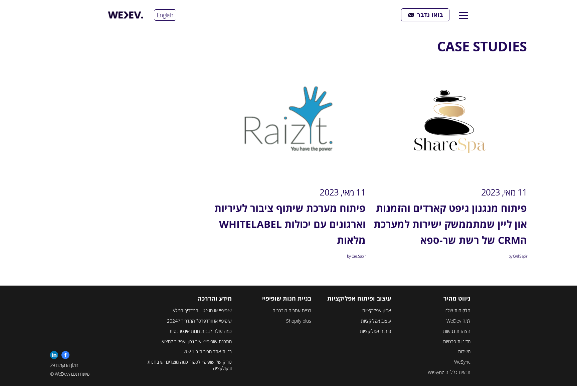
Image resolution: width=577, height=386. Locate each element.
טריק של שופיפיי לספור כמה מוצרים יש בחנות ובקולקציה (190, 365)
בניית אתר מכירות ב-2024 (207, 351)
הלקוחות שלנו (457, 310)
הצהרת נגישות (456, 331)
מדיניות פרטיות (456, 341)
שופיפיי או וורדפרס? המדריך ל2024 (199, 321)
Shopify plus (298, 321)
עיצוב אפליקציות (376, 321)
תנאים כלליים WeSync (449, 372)
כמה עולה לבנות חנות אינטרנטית (201, 331)
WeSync (462, 362)
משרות (464, 351)
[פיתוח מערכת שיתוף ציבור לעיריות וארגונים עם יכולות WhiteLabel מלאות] (288, 121)
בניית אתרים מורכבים (291, 310)
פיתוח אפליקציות (375, 331)
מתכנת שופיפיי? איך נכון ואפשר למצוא (197, 341)
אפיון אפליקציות (376, 310)
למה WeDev (458, 321)
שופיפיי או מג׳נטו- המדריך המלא (202, 310)
